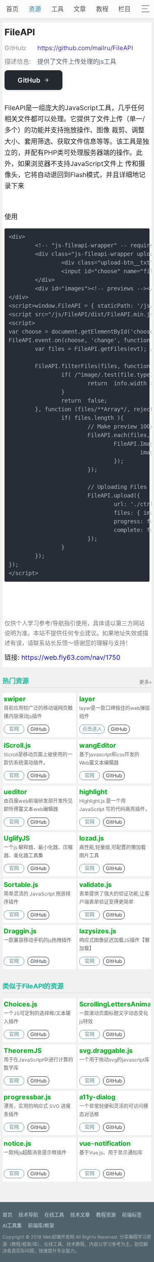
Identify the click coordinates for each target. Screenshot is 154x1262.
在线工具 (54, 1215)
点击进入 (92, 729)
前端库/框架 (41, 1226)
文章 (80, 9)
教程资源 (106, 1215)
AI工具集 (12, 1226)
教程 (102, 9)
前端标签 (132, 1215)
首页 (12, 9)
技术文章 (80, 1215)
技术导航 (28, 1215)
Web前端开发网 (58, 1237)
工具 (57, 9)
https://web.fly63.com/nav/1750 (70, 657)
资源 (35, 9)
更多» (145, 682)
